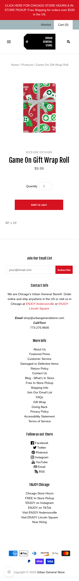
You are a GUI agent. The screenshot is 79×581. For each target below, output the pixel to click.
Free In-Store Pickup (39, 383)
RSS (41, 471)
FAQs (39, 397)
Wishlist (46, 24)
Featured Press (39, 354)
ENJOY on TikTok (39, 507)
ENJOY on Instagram (39, 502)
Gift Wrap (39, 402)
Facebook (41, 443)
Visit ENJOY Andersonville (39, 512)
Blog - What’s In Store (39, 378)
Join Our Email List (39, 392)
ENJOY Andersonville (40, 303)
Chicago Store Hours (40, 493)
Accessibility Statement (39, 416)
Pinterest (41, 452)
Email (41, 466)
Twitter (41, 447)
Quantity (31, 186)
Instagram (41, 457)
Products (27, 64)
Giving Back (39, 407)
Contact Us (39, 373)
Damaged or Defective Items (39, 363)
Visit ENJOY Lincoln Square (39, 517)
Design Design (39, 152)
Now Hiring (39, 522)
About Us (39, 349)
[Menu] (8, 42)
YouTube (41, 462)
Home (15, 64)
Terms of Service (39, 421)
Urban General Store (51, 572)
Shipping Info (39, 387)
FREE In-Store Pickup (39, 498)
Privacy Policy (39, 411)
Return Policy (39, 368)
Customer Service (39, 358)
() (63, 24)
